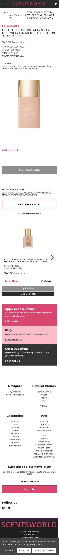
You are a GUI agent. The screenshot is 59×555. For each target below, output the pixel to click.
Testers (15, 436)
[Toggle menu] (4, 4)
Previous (3, 257)
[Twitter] (18, 184)
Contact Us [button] (12, 361)
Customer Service (44, 444)
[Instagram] (3, 508)
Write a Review (44, 430)
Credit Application (15, 394)
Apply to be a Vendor (44, 453)
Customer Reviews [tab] (29, 213)
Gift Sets (15, 433)
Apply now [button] (11, 321)
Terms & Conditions (44, 450)
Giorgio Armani (44, 391)
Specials (15, 442)
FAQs (44, 435)
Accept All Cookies (44, 550)
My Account (15, 391)
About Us (44, 421)
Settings (8, 550)
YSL (43, 401)
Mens (15, 424)
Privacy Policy (44, 447)
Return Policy (44, 441)
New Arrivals (15, 445)
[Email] (8, 184)
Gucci (44, 394)
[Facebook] (3, 184)
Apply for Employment (44, 457)
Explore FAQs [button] (13, 339)
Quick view (28, 288)
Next (52, 257)
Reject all (24, 550)
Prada (44, 397)
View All (44, 406)
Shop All (15, 421)
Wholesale (44, 427)
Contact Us (44, 424)
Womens (15, 427)
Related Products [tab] (29, 204)
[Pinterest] (23, 184)
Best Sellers (15, 439)
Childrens (15, 430)
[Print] (13, 184)
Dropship (44, 438)
